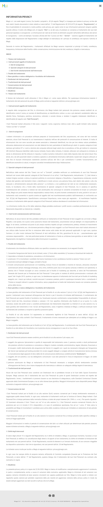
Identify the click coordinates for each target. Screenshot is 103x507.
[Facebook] (50, 495)
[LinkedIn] (53, 495)
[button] (100, 5)
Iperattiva (85, 501)
